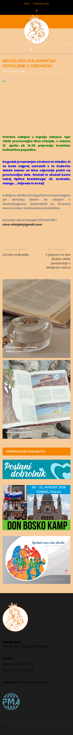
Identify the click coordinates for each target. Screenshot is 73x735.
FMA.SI (27, 3)
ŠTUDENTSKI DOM (41, 3)
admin (6, 71)
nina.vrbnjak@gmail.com (22, 225)
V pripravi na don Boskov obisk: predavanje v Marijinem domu (57, 261)
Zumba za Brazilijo (16, 255)
